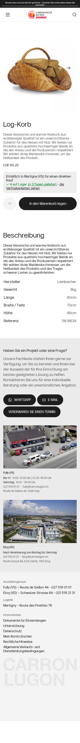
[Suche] (74, 14)
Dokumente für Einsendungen (24, 620)
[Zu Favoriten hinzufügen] (9, 203)
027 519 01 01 (11, 486)
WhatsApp (22, 400)
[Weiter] (68, 68)
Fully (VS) (8, 472)
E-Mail (53, 400)
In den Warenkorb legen (48, 203)
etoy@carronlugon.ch (35, 557)
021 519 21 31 (11, 557)
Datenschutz (12, 631)
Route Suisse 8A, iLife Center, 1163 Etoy (26, 561)
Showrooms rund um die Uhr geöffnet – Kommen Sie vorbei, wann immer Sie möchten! (40, 4)
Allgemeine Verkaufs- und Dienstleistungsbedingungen (24, 649)
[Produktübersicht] (40, 68)
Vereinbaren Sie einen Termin (31, 412)
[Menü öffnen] (7, 14)
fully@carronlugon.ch (35, 486)
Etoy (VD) (8, 547)
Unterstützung (13, 626)
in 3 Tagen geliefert (42, 184)
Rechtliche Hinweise (17, 641)
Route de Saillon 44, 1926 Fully (21, 491)
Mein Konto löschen (17, 636)
